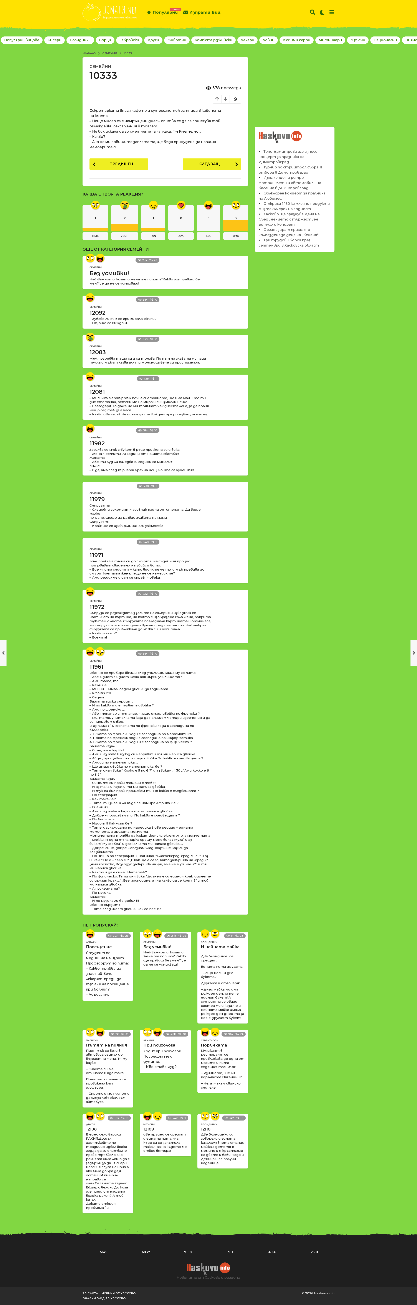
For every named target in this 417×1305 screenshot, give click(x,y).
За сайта (90, 1293)
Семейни (100, 66)
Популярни (165, 11)
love (181, 235)
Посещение (99, 947)
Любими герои (296, 40)
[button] (312, 12)
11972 (96, 606)
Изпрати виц (205, 12)
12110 (205, 1129)
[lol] (100, 258)
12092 (97, 312)
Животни (176, 40)
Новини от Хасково (119, 1293)
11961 (96, 666)
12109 (148, 1129)
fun (153, 235)
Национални (385, 40)
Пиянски (92, 1040)
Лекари (247, 40)
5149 (103, 1252)
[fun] (205, 933)
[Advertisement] (294, 87)
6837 (146, 1252)
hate (95, 235)
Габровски (129, 40)
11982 (97, 443)
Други (153, 40)
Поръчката (214, 1045)
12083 (97, 352)
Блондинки (80, 40)
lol (208, 235)
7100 (188, 1252)
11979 (97, 499)
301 (230, 1252)
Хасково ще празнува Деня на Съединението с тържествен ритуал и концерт (289, 219)
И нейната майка (220, 947)
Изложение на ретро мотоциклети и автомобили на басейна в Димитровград (290, 183)
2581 (314, 1252)
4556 (272, 1252)
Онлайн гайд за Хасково (104, 1298)
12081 (97, 391)
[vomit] (90, 337)
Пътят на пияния (106, 1045)
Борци (105, 40)
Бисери (54, 40)
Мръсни (357, 40)
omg (236, 235)
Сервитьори (209, 1040)
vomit (125, 235)
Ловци (269, 40)
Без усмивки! (109, 273)
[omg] (90, 258)
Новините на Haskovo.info (280, 135)
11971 (96, 555)
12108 (91, 1129)
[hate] (215, 933)
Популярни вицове (21, 40)
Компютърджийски (213, 40)
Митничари (330, 40)
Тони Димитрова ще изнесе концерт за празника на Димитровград (288, 157)
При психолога (159, 1045)
